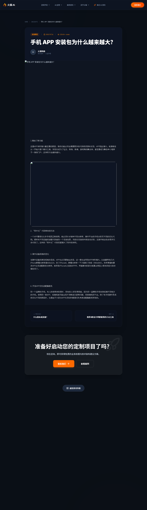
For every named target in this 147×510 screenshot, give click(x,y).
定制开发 (44, 5)
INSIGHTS (34, 22)
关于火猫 (84, 5)
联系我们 (137, 5)
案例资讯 (70, 5)
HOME (26, 22)
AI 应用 (57, 5)
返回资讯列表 (75, 388)
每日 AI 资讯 (101, 5)
